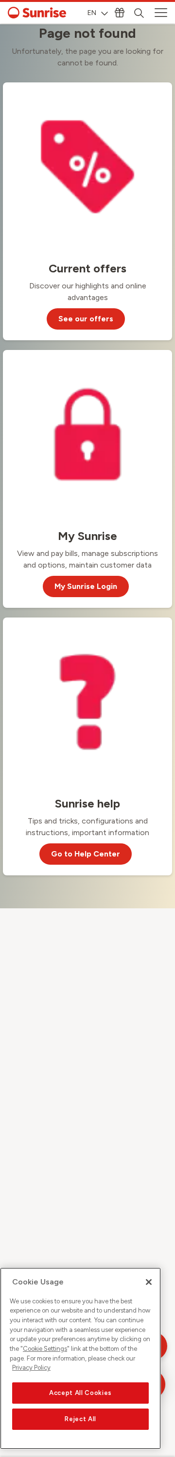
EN (92, 13)
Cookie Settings (45, 1348)
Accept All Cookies (80, 1392)
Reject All (80, 1419)
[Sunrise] (37, 12)
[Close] (148, 1282)
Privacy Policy (31, 1367)
